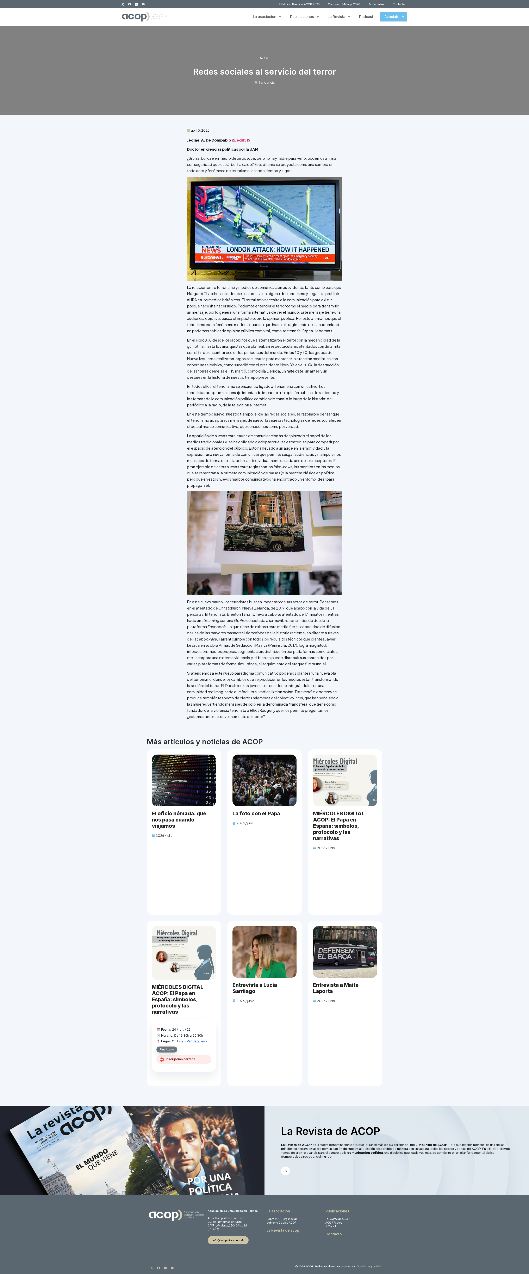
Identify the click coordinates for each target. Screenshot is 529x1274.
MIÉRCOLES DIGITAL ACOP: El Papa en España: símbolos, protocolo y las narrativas (339, 825)
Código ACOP (288, 1222)
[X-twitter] (123, 4)
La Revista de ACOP (337, 1218)
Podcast (366, 17)
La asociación (264, 17)
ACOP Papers (333, 1222)
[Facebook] (129, 4)
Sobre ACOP (274, 1218)
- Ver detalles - (195, 1041)
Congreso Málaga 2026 (344, 4)
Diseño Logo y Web (369, 1266)
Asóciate (391, 17)
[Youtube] (143, 4)
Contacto (399, 4)
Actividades (376, 4)
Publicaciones (302, 17)
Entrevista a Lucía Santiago (254, 988)
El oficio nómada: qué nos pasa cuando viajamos (179, 819)
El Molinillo (331, 1226)
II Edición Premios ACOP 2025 (299, 4)
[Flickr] (136, 4)
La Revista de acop (283, 1230)
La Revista (336, 17)
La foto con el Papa (256, 813)
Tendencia (267, 82)
